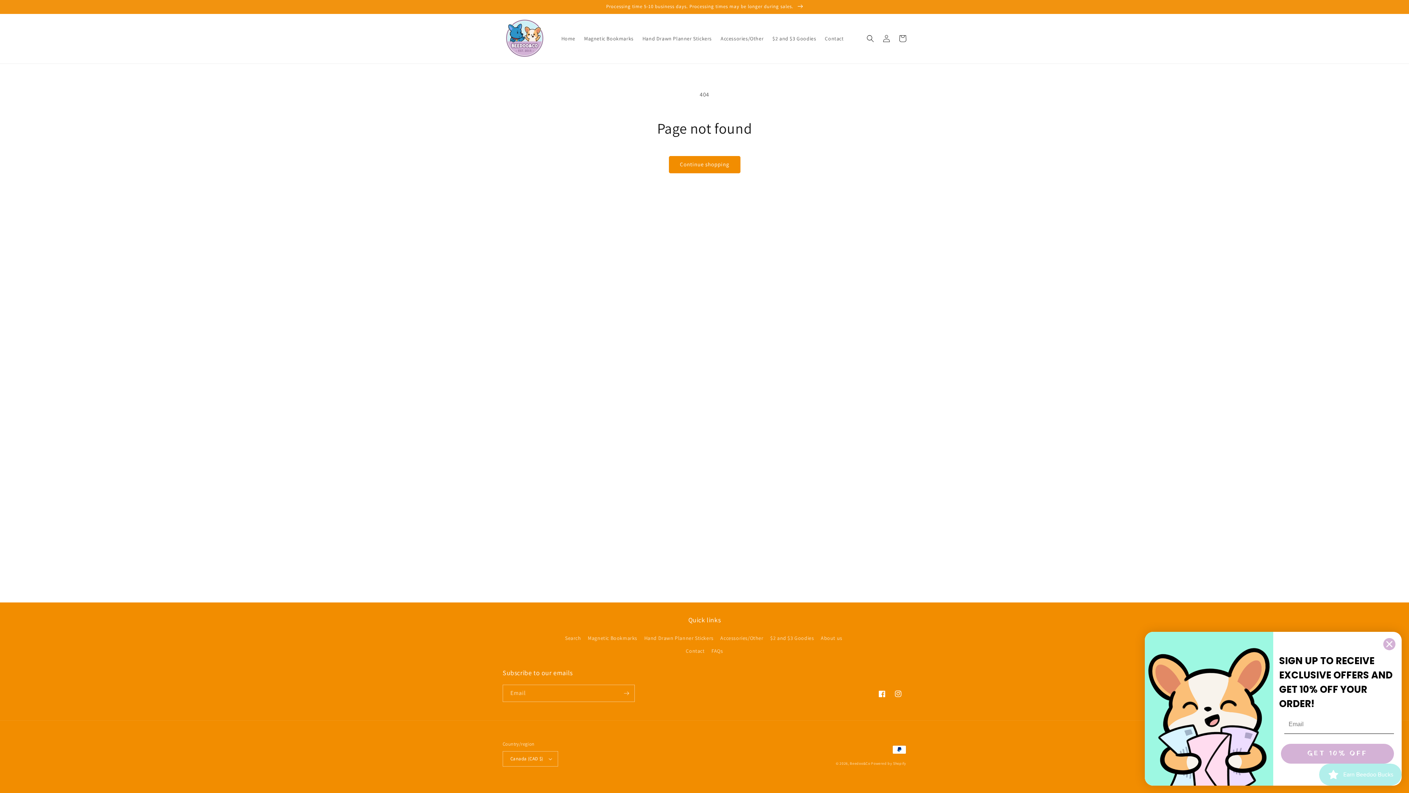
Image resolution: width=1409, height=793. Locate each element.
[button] (870, 38)
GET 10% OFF (1337, 753)
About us (831, 638)
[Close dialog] (1389, 644)
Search (573, 638)
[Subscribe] (626, 693)
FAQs (717, 651)
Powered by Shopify (888, 763)
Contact (695, 651)
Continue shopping (704, 164)
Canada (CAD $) (526, 759)
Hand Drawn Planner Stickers (679, 638)
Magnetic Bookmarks (612, 638)
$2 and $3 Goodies (792, 638)
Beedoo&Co (860, 763)
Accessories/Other (741, 638)
